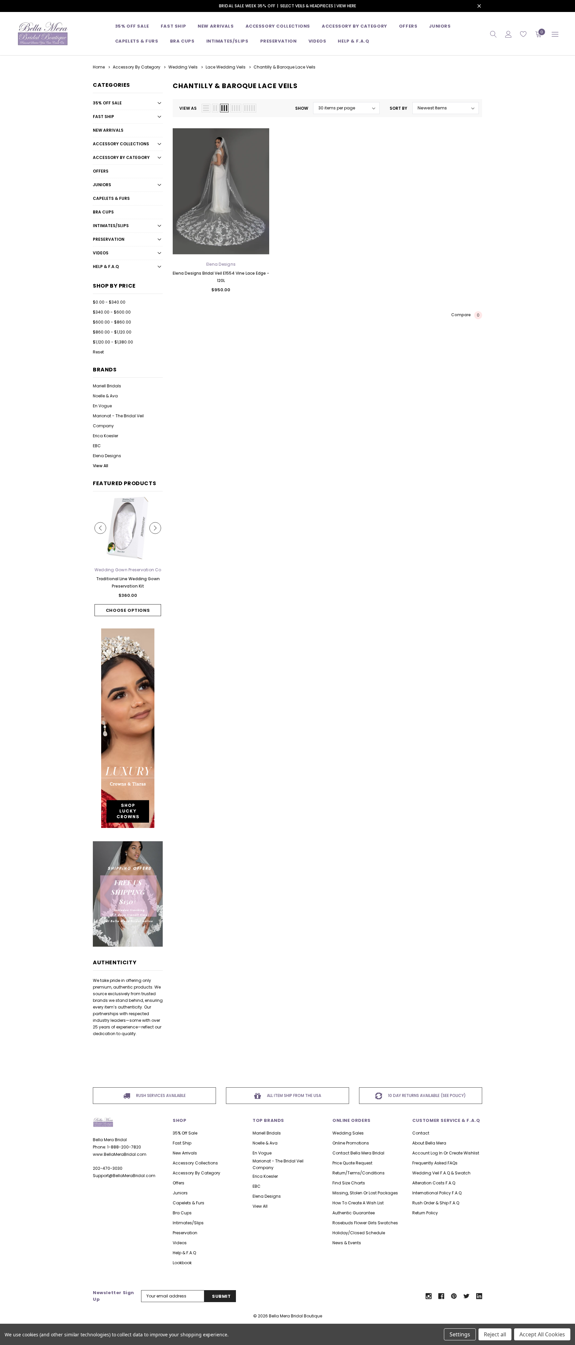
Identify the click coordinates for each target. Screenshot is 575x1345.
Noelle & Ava (105, 396)
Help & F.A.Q (353, 41)
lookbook (182, 1263)
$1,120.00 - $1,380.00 (113, 342)
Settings (460, 1334)
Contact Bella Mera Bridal (358, 1153)
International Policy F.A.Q (437, 1193)
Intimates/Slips (227, 41)
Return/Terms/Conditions (358, 1173)
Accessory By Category (354, 26)
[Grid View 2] (215, 108)
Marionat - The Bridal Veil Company (118, 421)
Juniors (440, 26)
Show (301, 108)
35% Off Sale (132, 26)
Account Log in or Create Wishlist (445, 1153)
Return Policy (425, 1213)
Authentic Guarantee (353, 1213)
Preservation (278, 41)
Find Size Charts (348, 1183)
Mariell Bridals (107, 386)
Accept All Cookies (542, 1334)
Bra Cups (103, 212)
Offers (100, 171)
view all (260, 1206)
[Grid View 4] (235, 108)
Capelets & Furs (111, 198)
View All (100, 466)
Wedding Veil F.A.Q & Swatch (441, 1173)
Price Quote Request (352, 1163)
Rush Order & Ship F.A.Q (435, 1203)
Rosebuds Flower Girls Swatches (365, 1223)
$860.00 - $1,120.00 (112, 332)
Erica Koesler (105, 436)
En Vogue (102, 406)
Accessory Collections (278, 26)
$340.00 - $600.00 (112, 312)
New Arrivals (108, 130)
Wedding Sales (348, 1133)
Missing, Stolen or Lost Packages (365, 1193)
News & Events (346, 1243)
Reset (98, 352)
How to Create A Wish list (358, 1203)
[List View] (206, 108)
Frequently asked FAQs (435, 1163)
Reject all (495, 1334)
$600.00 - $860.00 (112, 322)
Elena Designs (107, 456)
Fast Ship (173, 26)
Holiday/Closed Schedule (358, 1233)
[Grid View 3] (224, 108)
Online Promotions (350, 1143)
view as (188, 108)
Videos (317, 41)
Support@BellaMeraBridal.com (124, 1175)
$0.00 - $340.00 (109, 302)
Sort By (398, 108)
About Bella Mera (429, 1143)
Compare (465, 315)
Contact (420, 1133)
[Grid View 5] (249, 108)
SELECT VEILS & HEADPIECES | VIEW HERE (318, 6)
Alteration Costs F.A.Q (433, 1183)
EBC (97, 446)
